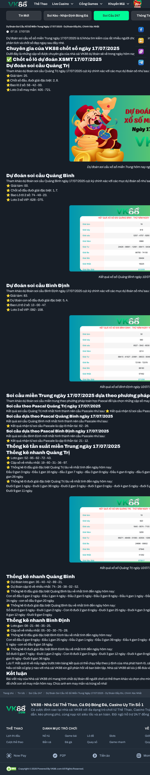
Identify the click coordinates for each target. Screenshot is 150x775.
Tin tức (21, 693)
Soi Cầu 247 (35, 693)
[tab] (23, 15)
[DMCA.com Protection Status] (11, 768)
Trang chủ (8, 693)
